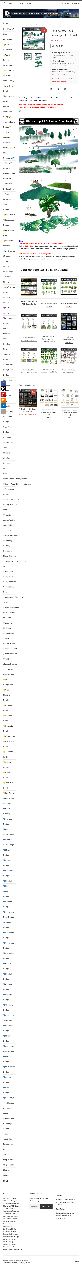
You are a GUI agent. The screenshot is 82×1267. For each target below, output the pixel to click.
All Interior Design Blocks (12, 1201)
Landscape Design (7, 419)
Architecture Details (10, 1219)
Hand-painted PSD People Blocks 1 (68, 371)
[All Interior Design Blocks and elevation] (28, 398)
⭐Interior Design (7, 207)
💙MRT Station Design (9, 1069)
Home (5, 23)
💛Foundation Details (8, 728)
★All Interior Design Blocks (8, 186)
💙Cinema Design (7, 966)
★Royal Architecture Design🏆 (7, 111)
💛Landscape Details (8, 744)
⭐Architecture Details (8, 88)
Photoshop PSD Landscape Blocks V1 (29, 338)
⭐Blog (6, 1154)
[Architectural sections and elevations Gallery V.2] (70, 398)
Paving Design (8, 411)
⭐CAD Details (9, 214)
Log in (21, 3)
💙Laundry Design (7, 1090)
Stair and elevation (6, 455)
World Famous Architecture (12, 1249)
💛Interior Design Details (8, 682)
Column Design (9, 442)
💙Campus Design (7, 821)
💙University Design (8, 997)
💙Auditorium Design (8, 956)
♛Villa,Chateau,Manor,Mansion (9, 478)
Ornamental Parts (9, 1213)
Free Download (8, 1247)
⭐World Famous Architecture (7, 60)
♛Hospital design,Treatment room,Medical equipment (9, 522)
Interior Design (8, 1224)
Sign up (28, 3)
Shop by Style (9, 1165)
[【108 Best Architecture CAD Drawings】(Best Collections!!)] (69, 321)
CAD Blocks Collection (11, 1203)
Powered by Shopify (24, 1262)
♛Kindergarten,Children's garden (9, 599)
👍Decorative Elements (8, 243)
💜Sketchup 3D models (9, 310)
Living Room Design (8, 372)
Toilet (5, 401)
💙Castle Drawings (6, 811)
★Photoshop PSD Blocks (8, 196)
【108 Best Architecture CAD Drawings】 (69, 339)
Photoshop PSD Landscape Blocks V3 (29, 371)
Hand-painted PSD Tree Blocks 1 (49, 304)
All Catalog (7, 39)
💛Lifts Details (8, 793)
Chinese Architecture (10, 1244)
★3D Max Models (7, 279)
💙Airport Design (6, 863)
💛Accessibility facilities (9, 754)
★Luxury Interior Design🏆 (9, 124)
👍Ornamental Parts (8, 233)
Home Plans (7, 1226)
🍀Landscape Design (8, 222)
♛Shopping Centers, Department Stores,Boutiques (9, 548)
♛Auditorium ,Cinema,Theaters (9, 661)
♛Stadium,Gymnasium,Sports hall (9, 563)
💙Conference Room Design (8, 914)
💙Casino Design (7, 1079)
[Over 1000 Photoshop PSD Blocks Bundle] (29, 287)
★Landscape (8, 271)
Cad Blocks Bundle (10, 1198)
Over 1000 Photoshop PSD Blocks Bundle (29, 302)
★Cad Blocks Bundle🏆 (8, 135)
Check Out (75, 3)
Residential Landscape (11, 1236)
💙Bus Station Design (8, 873)
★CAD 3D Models (7, 300)
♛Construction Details (8, 491)
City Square (7, 437)
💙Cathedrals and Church (8, 801)
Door (5, 473)
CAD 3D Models (9, 1208)
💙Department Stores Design (8, 1017)
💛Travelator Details (8, 785)
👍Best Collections (7, 47)
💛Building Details (7, 708)
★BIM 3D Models (6, 264)
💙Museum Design (7, 894)
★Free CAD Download (7, 165)
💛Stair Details (9, 736)
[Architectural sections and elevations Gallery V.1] (49, 398)
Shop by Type (9, 1159)
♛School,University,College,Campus (9, 484)
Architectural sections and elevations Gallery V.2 (70, 412)
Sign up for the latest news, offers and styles (38, 1199)
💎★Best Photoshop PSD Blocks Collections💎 (9, 150)
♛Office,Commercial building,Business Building (9, 504)
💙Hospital (7, 881)
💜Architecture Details (8, 320)
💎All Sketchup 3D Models (9, 253)
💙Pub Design (8, 1098)
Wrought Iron (8, 406)
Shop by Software (9, 1172)
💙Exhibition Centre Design (8, 842)
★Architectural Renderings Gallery (8, 1123)
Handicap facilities (7, 346)
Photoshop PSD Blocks (11, 1206)
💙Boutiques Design (8, 1028)
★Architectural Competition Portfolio (8, 1108)
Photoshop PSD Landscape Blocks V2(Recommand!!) (48, 338)
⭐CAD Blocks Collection (9, 289)
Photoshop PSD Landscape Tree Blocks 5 (49, 371)
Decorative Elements (10, 1216)
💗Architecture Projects (8, 98)
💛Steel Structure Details (6, 695)
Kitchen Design (9, 380)
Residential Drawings (10, 1234)
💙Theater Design (7, 925)
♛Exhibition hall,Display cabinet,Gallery (9, 628)
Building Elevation (6, 331)
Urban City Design (7, 429)
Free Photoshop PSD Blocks (9, 176)
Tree (5, 447)
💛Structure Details (7, 718)
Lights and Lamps (7, 465)
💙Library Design (7, 852)
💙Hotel (6, 886)
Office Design (8, 395)
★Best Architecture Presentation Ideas (8, 1141)
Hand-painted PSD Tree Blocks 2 (69, 304)
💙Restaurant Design (8, 935)
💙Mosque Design (7, 1059)
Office (5, 338)
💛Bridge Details (6, 775)
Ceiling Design (9, 364)
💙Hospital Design (7, 976)
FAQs (5, 34)
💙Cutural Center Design (8, 832)
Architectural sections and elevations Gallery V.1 (49, 412)
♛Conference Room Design (8, 671)
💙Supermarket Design (9, 945)
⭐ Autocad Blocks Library (8, 78)
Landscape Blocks (9, 1229)
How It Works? (8, 29)
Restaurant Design (7, 388)
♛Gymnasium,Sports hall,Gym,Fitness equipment (9, 612)
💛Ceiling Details (7, 764)
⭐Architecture (8, 70)
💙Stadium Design (7, 904)
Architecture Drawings (11, 1211)
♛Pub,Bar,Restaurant (9, 535)
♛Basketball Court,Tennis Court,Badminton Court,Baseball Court (9, 581)
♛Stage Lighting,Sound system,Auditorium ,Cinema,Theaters (9, 646)
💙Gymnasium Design (8, 1007)
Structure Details (6, 357)
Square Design (8, 1241)
